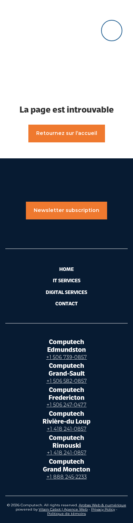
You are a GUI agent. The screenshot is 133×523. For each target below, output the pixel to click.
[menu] (111, 30)
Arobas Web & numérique (102, 505)
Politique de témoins (66, 513)
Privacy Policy (103, 509)
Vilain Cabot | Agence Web (63, 509)
